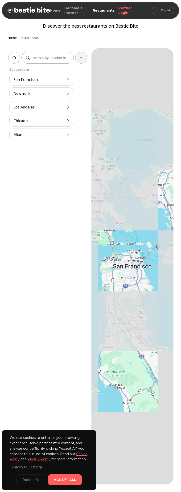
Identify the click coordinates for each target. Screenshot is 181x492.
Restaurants (104, 10)
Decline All (30, 480)
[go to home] (14, 57)
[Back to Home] (28, 10)
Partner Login (125, 10)
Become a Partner (73, 10)
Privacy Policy (39, 459)
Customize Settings (26, 467)
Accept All (65, 480)
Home (55, 10)
